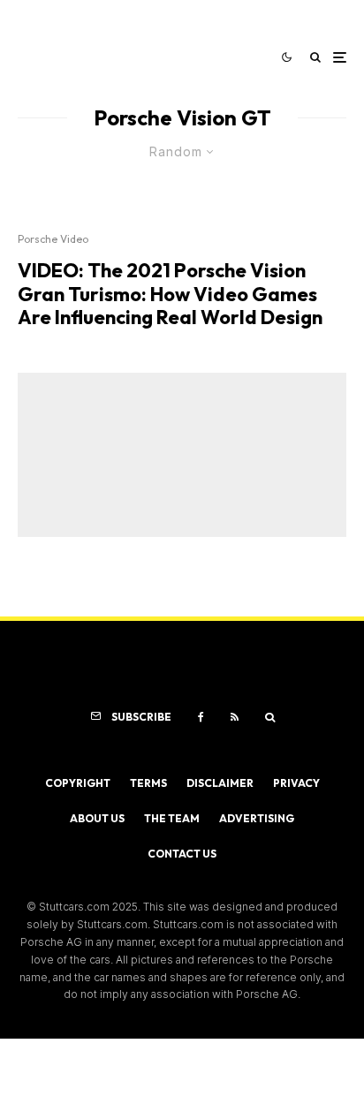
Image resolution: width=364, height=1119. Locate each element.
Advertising (256, 818)
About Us (97, 818)
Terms (148, 783)
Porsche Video (53, 239)
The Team (172, 818)
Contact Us (182, 853)
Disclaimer (220, 783)
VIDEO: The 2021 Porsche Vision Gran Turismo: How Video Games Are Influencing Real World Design (170, 294)
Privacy (296, 783)
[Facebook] (201, 717)
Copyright (77, 783)
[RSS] (234, 717)
